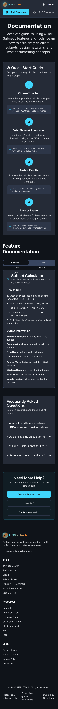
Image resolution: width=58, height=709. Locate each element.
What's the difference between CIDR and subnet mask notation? (28, 425)
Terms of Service (11, 654)
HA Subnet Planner (12, 588)
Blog (5, 630)
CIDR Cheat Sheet (12, 621)
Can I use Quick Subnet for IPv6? (27, 445)
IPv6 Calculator (11, 570)
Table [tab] (16, 267)
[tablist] (29, 263)
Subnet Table (10, 579)
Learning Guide (11, 617)
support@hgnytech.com (19, 551)
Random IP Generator (14, 584)
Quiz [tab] (16, 272)
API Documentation (29, 512)
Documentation (11, 612)
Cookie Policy (10, 659)
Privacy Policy (10, 650)
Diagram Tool (9, 593)
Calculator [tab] (16, 262)
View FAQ (29, 503)
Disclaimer (8, 663)
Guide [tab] (42, 267)
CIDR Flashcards (11, 626)
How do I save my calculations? (26, 436)
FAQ (5, 635)
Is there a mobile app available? (26, 455)
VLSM (6, 575)
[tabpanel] (29, 329)
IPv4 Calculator (11, 565)
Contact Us (8, 608)
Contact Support (26, 494)
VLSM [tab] (42, 262)
